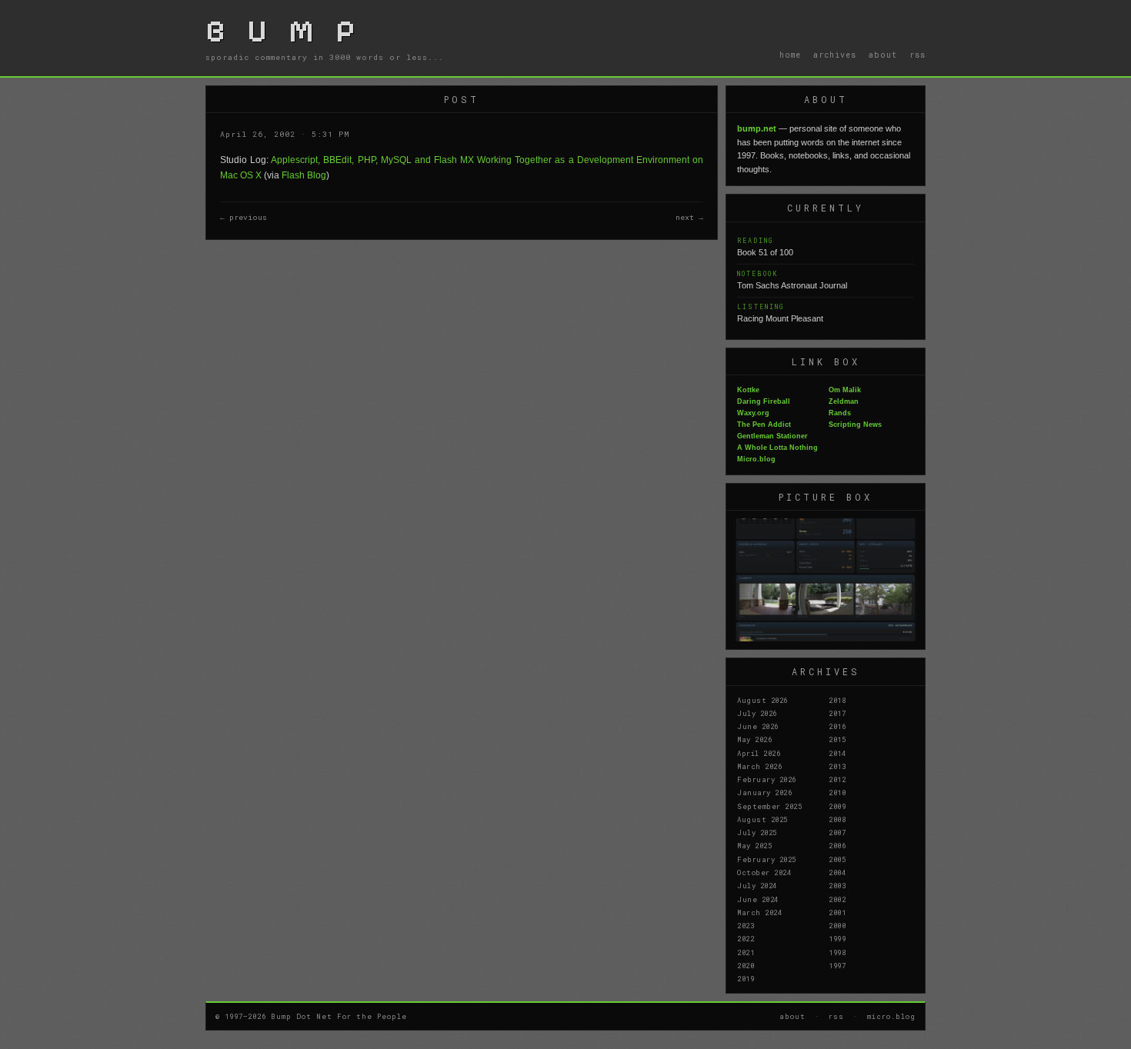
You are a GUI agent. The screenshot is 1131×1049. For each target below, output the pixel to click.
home (790, 54)
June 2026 (758, 726)
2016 (837, 726)
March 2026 (759, 766)
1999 (837, 938)
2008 (837, 819)
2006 (837, 845)
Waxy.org (753, 413)
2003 (837, 885)
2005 (837, 859)
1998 (837, 952)
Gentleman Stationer (772, 436)
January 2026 (764, 792)
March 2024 (759, 912)
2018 (837, 699)
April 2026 (758, 753)
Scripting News (855, 424)
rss (917, 54)
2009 (837, 806)
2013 (837, 766)
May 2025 (754, 845)
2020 (745, 965)
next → (689, 217)
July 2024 (757, 885)
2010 (837, 792)
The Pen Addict (764, 424)
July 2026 (757, 713)
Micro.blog (756, 459)
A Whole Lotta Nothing (777, 447)
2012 (837, 779)
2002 (837, 899)
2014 (837, 753)
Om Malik (845, 390)
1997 (837, 965)
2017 (837, 713)
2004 (837, 872)
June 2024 (758, 899)
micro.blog (891, 1016)
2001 (837, 912)
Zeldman (844, 401)
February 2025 (766, 859)
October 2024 (764, 872)
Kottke (748, 390)
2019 (745, 978)
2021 (745, 952)
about (883, 54)
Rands (840, 413)
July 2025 (757, 832)
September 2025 (769, 806)
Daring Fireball (763, 401)
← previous (243, 217)
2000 (837, 925)
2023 (745, 925)
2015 (837, 739)
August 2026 (762, 699)
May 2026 (754, 739)
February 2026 (766, 779)
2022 (745, 938)
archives (834, 54)
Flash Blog (304, 175)
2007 (837, 832)
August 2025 (762, 819)
